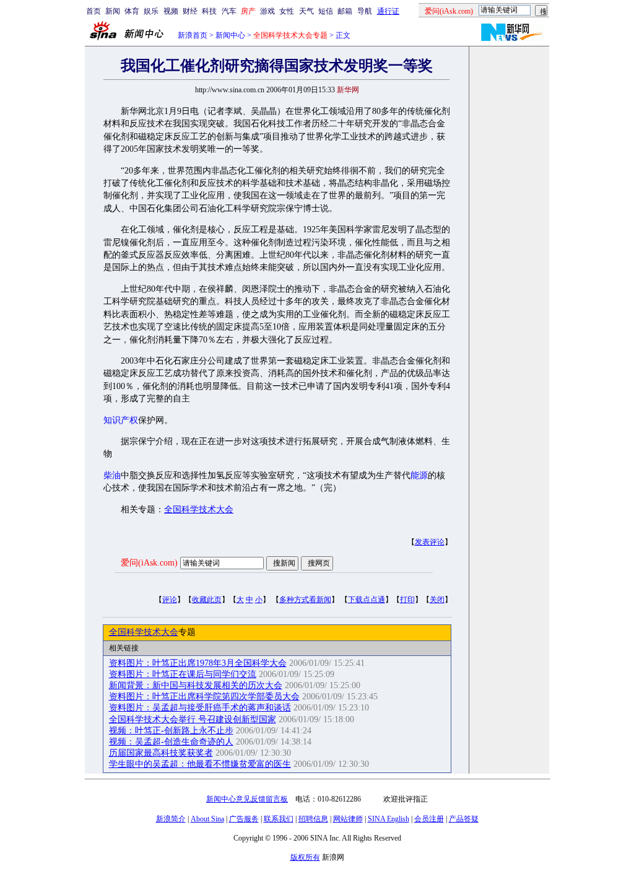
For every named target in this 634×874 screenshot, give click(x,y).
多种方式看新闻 (305, 599)
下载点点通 (366, 599)
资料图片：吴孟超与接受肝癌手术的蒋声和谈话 (200, 707)
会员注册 (429, 819)
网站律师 (348, 819)
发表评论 (430, 542)
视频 (170, 11)
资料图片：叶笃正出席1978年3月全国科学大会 (198, 663)
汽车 (229, 11)
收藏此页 (207, 599)
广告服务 (244, 819)
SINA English (388, 819)
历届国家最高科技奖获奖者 (161, 753)
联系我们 (278, 819)
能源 (419, 475)
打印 (407, 599)
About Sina (207, 819)
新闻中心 (230, 35)
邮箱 (344, 11)
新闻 (112, 11)
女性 (286, 11)
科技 (209, 11)
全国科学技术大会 (198, 509)
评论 (169, 599)
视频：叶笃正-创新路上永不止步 (171, 730)
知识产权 (120, 420)
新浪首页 (192, 35)
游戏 (267, 11)
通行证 (388, 11)
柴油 (112, 475)
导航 (364, 11)
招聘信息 (313, 819)
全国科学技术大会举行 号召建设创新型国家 (192, 719)
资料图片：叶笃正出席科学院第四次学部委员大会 (204, 696)
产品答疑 (464, 819)
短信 (325, 11)
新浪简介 (171, 819)
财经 (190, 11)
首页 (93, 11)
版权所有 (305, 857)
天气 (306, 11)
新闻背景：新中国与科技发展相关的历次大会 (195, 685)
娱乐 (151, 11)
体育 (131, 11)
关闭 (437, 599)
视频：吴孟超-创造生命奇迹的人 (171, 741)
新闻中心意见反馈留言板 (247, 799)
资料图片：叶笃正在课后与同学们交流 (182, 674)
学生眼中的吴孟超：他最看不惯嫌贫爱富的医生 (200, 764)
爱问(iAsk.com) (149, 562)
